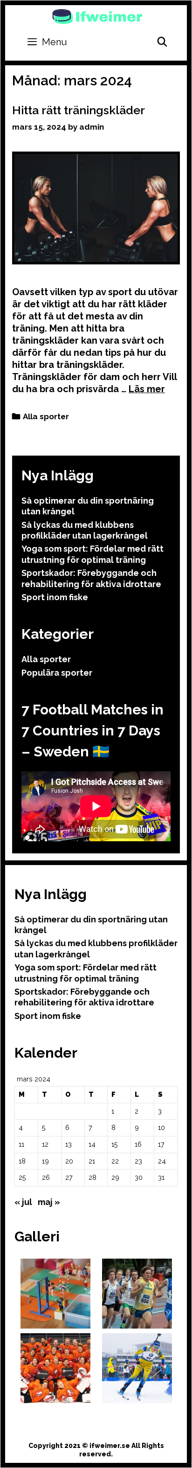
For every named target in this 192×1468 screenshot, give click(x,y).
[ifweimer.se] (97, 15)
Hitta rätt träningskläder (78, 110)
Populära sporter (56, 673)
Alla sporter (46, 416)
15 (114, 1144)
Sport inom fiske (54, 597)
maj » (49, 1202)
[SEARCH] (162, 42)
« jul (23, 1202)
